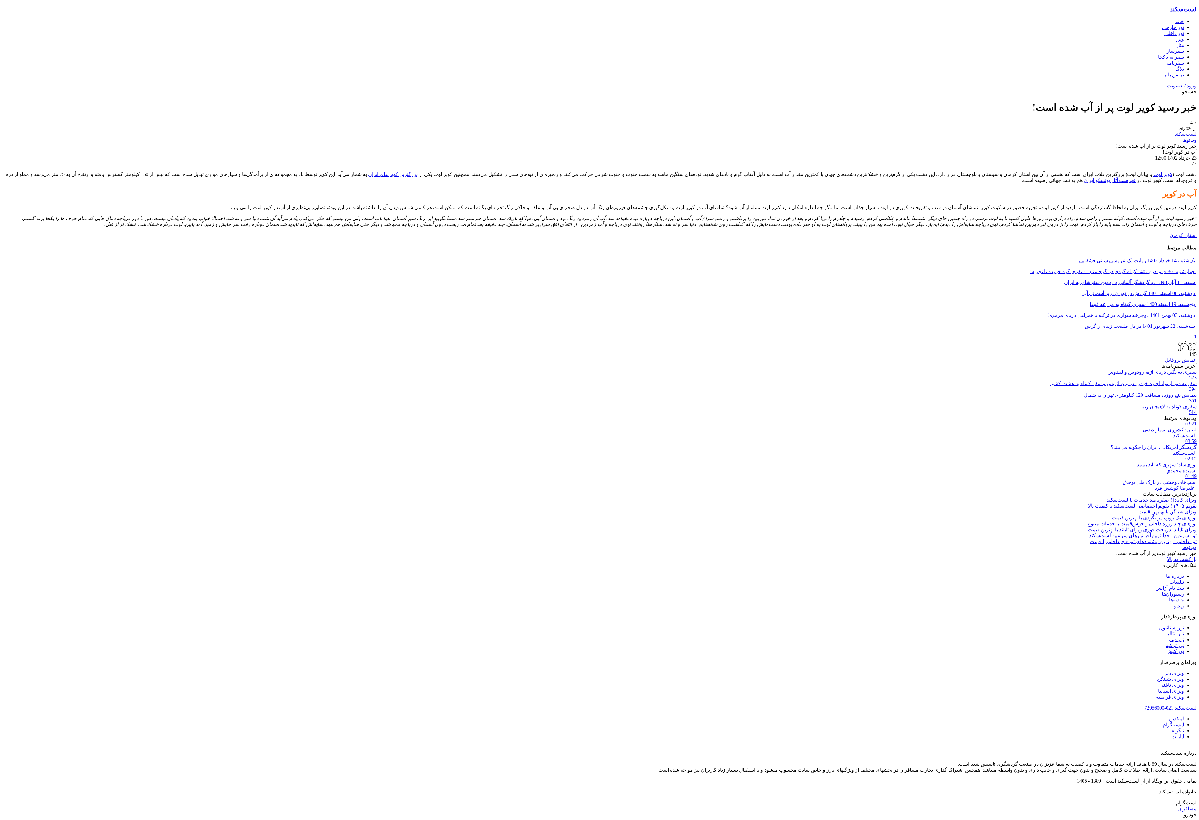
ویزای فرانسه (1170, 697)
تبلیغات (1176, 582)
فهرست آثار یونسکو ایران (1110, 180)
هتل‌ (1180, 45)
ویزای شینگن (1170, 679)
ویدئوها (1189, 140)
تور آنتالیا (1175, 633)
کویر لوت (1162, 174)
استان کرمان (1183, 235)
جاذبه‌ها (1176, 599)
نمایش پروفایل (1180, 360)
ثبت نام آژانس (1169, 588)
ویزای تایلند (1172, 685)
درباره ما (1175, 576)
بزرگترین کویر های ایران (393, 174)
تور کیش (1175, 651)
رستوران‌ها (1173, 594)
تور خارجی (1173, 27)
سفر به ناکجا (1171, 57)
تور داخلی (1174, 33)
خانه (1179, 21)
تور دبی (1176, 639)
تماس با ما (1173, 74)
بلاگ (1179, 68)
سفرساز (1175, 51)
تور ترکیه (1175, 645)
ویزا (1180, 39)
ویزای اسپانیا (1171, 691)
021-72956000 (1158, 707)
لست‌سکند (1183, 9)
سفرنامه (1175, 63)
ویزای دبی (1173, 673)
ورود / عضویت (1182, 85)
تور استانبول (1171, 627)
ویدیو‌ (1179, 605)
